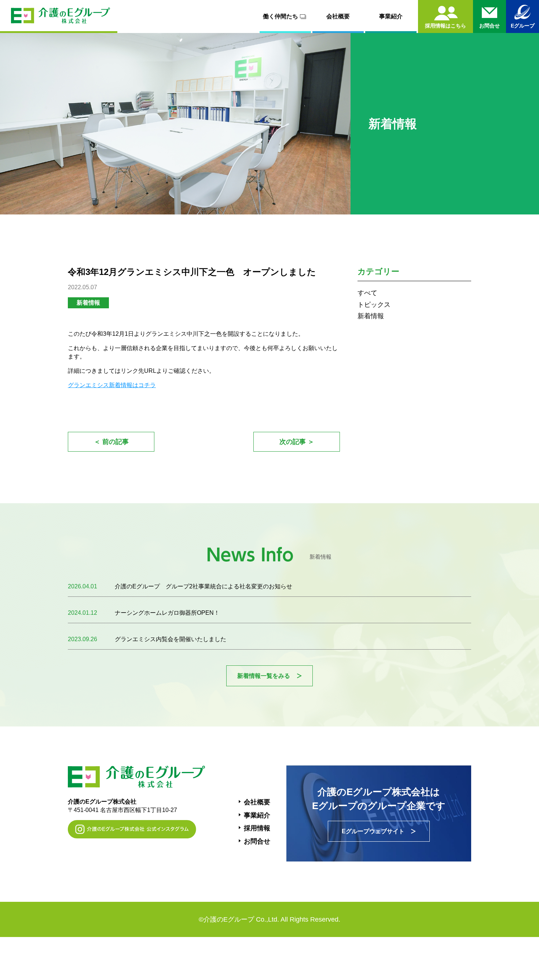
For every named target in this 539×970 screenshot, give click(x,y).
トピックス (374, 304)
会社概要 (338, 16)
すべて (367, 293)
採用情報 (257, 828)
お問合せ (257, 841)
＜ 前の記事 (111, 441)
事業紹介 (391, 16)
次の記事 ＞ (296, 441)
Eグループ (523, 26)
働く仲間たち (280, 16)
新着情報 (371, 316)
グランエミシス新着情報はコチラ (112, 385)
